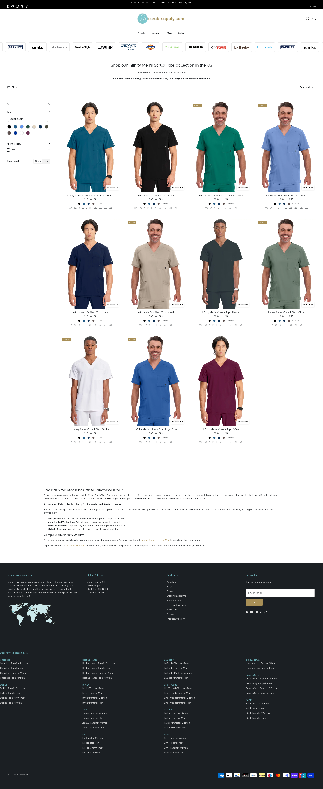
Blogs (169, 586)
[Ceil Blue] (21, 126)
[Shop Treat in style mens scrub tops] (67, 47)
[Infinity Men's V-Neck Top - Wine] (221, 381)
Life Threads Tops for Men (177, 693)
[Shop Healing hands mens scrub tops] (157, 47)
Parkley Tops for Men (175, 718)
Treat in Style (252, 675)
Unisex (182, 33)
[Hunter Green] (27, 126)
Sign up (254, 602)
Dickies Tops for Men (10, 693)
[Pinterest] (22, 6)
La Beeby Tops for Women (177, 663)
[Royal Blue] (15, 133)
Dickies (3, 684)
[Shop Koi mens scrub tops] (203, 47)
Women (156, 33)
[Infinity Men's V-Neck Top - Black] (156, 147)
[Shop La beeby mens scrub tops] (227, 47)
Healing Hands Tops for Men (96, 668)
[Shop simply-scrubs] (44, 47)
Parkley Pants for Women (177, 723)
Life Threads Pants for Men (177, 703)
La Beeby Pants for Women (178, 673)
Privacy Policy (174, 600)
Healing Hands (89, 660)
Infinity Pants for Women (94, 698)
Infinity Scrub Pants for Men (156, 540)
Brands (141, 33)
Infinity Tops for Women (94, 688)
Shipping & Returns (176, 595)
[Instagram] (17, 6)
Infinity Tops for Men (92, 693)
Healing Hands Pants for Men (97, 678)
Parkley (168, 709)
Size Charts (172, 609)
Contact (170, 591)
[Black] (9, 126)
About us (171, 582)
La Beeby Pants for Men (176, 678)
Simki (167, 734)
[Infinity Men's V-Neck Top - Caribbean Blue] (91, 147)
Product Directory (176, 619)
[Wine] (27, 133)
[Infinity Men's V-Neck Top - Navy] (91, 264)
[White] (21, 133)
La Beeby (169, 660)
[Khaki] (34, 126)
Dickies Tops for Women (12, 688)
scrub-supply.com (21, 774)
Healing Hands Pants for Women (98, 673)
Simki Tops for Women (175, 738)
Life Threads (170, 684)
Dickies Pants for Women (12, 698)
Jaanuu (85, 709)
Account (313, 6)
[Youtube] (12, 6)
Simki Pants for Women (176, 748)
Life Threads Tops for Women (179, 688)
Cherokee (5, 660)
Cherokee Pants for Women (14, 673)
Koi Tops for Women (92, 738)
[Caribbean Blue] (15, 126)
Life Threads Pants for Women (179, 698)
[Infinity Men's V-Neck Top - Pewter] (221, 264)
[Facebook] (8, 6)
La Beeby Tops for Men (176, 668)
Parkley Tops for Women (176, 713)
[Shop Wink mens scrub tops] (90, 47)
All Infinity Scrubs (75, 545)
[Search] (308, 19)
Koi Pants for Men (91, 752)
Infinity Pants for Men (92, 703)
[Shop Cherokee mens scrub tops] (113, 47)
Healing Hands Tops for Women (98, 663)
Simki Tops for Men (173, 743)
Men (169, 33)
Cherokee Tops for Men (12, 668)
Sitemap (171, 614)
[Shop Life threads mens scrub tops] (250, 47)
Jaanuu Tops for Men (92, 718)
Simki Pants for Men (174, 752)
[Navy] (40, 126)
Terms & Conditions (176, 605)
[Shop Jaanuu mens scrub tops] (180, 47)
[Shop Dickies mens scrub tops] (135, 47)
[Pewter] (9, 133)
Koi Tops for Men (90, 743)
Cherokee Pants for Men (12, 678)
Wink (249, 700)
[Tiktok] (27, 6)
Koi (83, 734)
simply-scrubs (253, 660)
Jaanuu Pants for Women (95, 723)
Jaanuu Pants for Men (93, 727)
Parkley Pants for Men (175, 727)
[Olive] (46, 126)
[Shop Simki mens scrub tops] (22, 47)
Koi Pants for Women (92, 748)
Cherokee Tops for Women (14, 663)
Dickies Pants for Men (11, 703)
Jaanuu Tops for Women (94, 713)
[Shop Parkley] (273, 47)
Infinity (85, 684)
